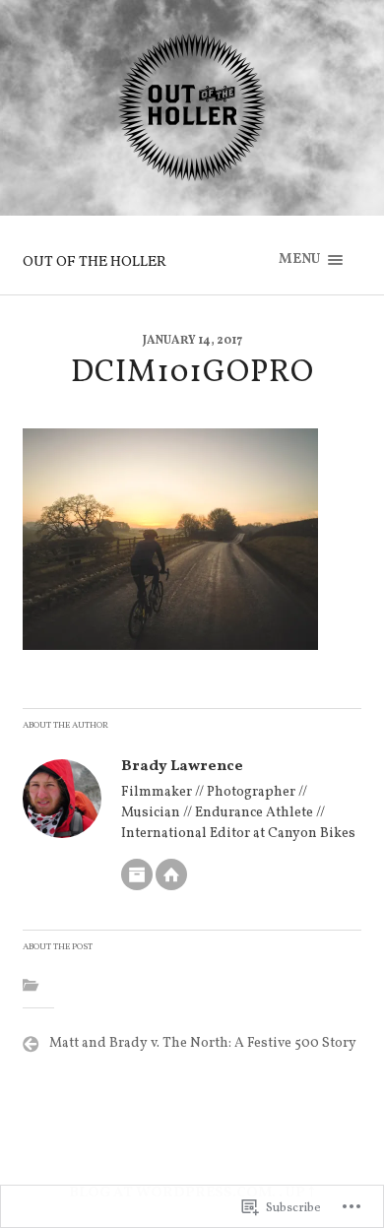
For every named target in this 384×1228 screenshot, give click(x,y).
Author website (171, 874)
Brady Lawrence (182, 766)
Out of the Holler (94, 262)
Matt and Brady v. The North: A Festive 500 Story (202, 1043)
